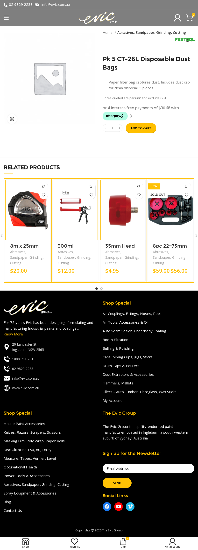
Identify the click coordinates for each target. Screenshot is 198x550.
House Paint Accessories (24, 423)
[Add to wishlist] (43, 195)
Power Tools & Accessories (27, 475)
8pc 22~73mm (170, 246)
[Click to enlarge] (12, 119)
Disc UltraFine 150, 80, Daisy (27, 449)
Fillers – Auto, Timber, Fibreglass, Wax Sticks (140, 391)
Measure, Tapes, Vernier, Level (30, 458)
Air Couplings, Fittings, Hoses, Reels (133, 313)
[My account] (177, 18)
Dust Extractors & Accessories (128, 374)
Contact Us (13, 510)
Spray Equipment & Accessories (30, 493)
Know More (13, 334)
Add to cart (141, 128)
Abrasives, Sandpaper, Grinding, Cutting (151, 32)
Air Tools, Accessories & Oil (125, 322)
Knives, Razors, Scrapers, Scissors (32, 432)
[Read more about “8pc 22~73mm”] (186, 186)
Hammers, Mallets (118, 383)
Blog (7, 501)
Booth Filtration (115, 339)
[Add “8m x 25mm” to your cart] (43, 186)
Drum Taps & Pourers (121, 365)
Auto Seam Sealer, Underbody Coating (134, 330)
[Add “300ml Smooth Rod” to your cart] (91, 186)
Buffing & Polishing (118, 348)
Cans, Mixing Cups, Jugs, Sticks (128, 357)
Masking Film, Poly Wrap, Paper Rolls (34, 441)
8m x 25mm (24, 246)
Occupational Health (20, 467)
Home (108, 32)
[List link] (49, 347)
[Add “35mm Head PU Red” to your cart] (138, 186)
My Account (112, 400)
